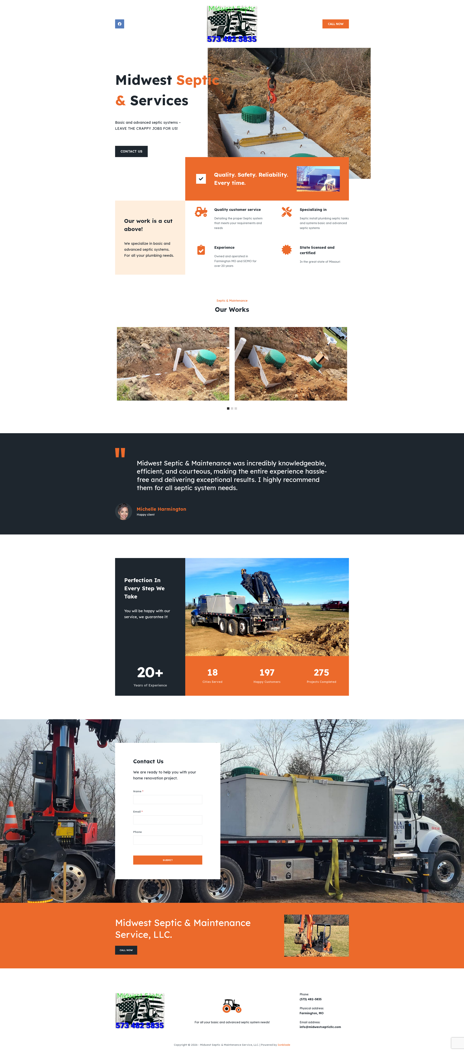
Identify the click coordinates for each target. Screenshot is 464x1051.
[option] (232, 367)
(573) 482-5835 (311, 999)
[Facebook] (119, 23)
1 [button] (228, 408)
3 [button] (236, 408)
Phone (137, 832)
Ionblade (284, 1044)
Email (138, 811)
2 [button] (232, 408)
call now (335, 24)
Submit (168, 860)
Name (138, 791)
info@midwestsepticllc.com (320, 1027)
